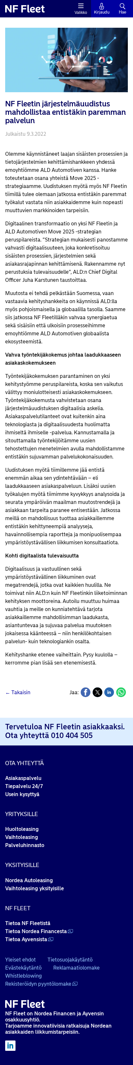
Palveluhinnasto (24, 845)
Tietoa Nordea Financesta (36, 931)
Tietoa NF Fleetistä (27, 923)
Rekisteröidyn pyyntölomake (38, 984)
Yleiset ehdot (20, 960)
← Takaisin (17, 692)
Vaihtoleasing (21, 837)
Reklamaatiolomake (76, 968)
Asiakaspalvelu (23, 778)
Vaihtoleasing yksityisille (34, 888)
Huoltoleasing (22, 829)
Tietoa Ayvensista (26, 939)
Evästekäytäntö (23, 968)
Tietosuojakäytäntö (70, 960)
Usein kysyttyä (22, 794)
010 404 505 (72, 735)
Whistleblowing (23, 976)
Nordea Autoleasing (29, 880)
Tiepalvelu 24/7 (24, 786)
